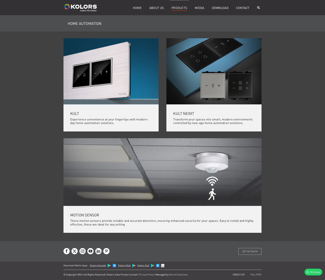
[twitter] (74, 251)
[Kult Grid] (111, 40)
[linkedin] (98, 251)
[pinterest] (106, 251)
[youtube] (90, 251)
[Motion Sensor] (162, 140)
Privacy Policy (146, 274)
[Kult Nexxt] (214, 40)
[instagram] (82, 251)
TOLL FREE (256, 274)
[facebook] (66, 251)
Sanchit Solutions (178, 274)
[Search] (258, 7)
